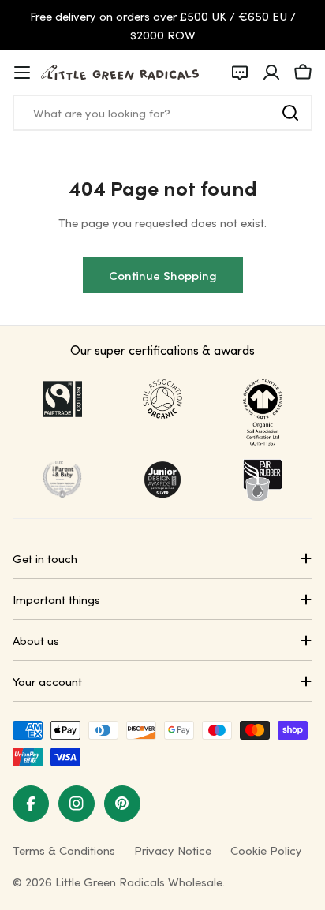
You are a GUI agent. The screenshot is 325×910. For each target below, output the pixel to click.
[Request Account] (239, 72)
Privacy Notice (172, 850)
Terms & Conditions (64, 850)
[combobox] (162, 113)
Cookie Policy (266, 850)
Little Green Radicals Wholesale (138, 881)
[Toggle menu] (22, 72)
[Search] (290, 112)
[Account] (271, 72)
